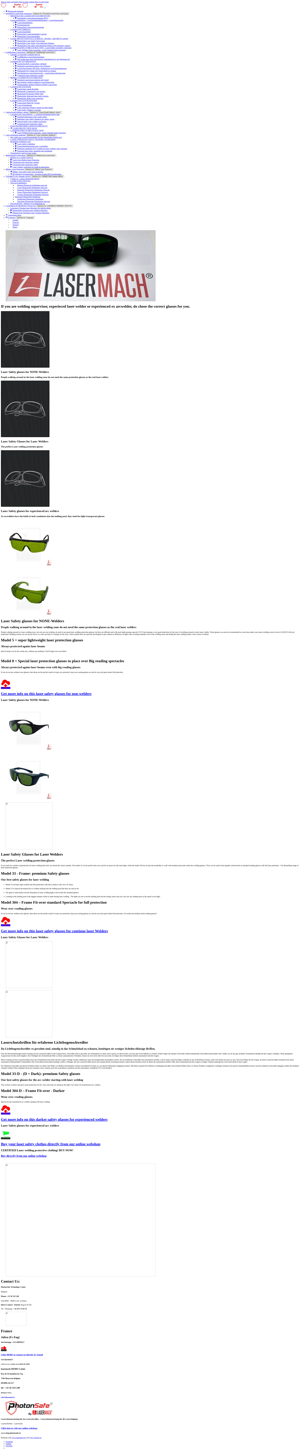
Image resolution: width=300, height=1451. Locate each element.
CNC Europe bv (35, 1438)
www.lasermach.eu (19, 1438)
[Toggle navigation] (45, 7)
